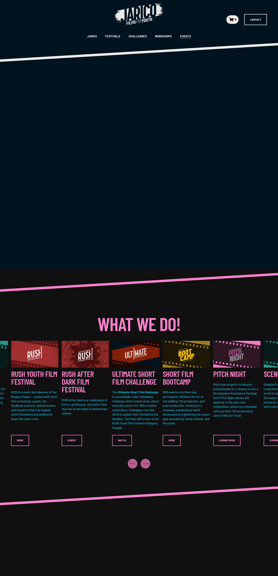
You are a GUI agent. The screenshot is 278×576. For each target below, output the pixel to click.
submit (71, 440)
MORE (20, 440)
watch (122, 440)
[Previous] (132, 463)
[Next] (145, 463)
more (171, 440)
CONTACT (255, 19)
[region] (139, 393)
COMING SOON (227, 440)
